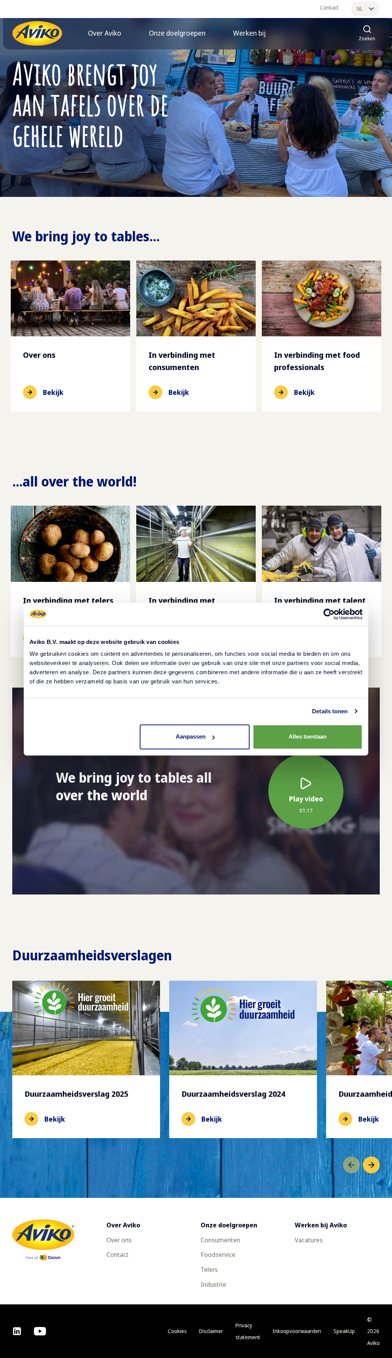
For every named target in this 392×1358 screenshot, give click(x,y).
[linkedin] (17, 1331)
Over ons (119, 1239)
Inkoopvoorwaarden (297, 1331)
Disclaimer (211, 1331)
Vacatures (309, 1239)
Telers (209, 1269)
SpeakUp (344, 1331)
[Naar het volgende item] (371, 1165)
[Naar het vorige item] (351, 1165)
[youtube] (40, 1331)
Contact (329, 7)
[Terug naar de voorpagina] (37, 33)
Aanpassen (191, 736)
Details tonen (330, 711)
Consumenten (220, 1239)
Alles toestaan (308, 736)
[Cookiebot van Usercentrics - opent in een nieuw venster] (329, 614)
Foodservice (218, 1254)
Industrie (213, 1284)
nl (360, 8)
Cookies (177, 1331)
